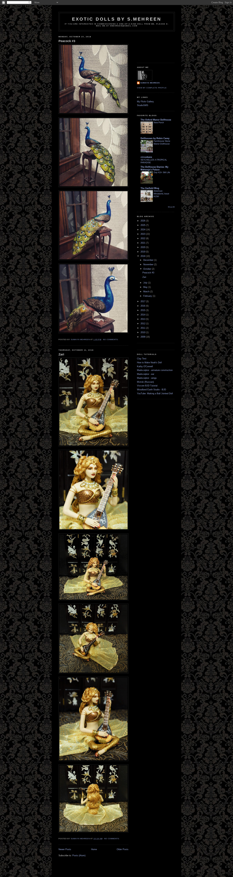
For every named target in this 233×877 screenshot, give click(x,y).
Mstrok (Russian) (145, 382)
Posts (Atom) (78, 855)
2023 (143, 234)
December (148, 260)
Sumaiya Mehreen (150, 83)
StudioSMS (142, 105)
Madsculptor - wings (147, 378)
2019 (143, 251)
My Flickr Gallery (145, 101)
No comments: (111, 339)
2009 (143, 337)
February (148, 296)
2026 (143, 220)
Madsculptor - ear (145, 374)
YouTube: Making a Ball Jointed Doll (155, 393)
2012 (143, 323)
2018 (143, 256)
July (145, 282)
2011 (143, 328)
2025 (143, 225)
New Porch (159, 122)
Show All (171, 207)
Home (94, 849)
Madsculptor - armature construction (155, 370)
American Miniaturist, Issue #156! (161, 194)
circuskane (146, 157)
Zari (61, 354)
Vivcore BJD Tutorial (147, 385)
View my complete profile (152, 88)
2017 (143, 301)
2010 (143, 332)
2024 (143, 229)
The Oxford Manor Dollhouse (156, 119)
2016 (143, 306)
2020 (143, 247)
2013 (143, 319)
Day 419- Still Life (162, 172)
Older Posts (122, 849)
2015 (143, 310)
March (146, 291)
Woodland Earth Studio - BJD (151, 389)
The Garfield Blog (150, 188)
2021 (143, 243)
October (147, 269)
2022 (143, 238)
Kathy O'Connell (145, 366)
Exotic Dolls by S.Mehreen (117, 19)
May (145, 287)
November (148, 264)
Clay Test (141, 358)
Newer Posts (65, 849)
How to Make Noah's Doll (149, 362)
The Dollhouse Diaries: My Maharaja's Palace (154, 168)
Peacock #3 (67, 41)
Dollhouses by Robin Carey (155, 138)
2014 (143, 314)
